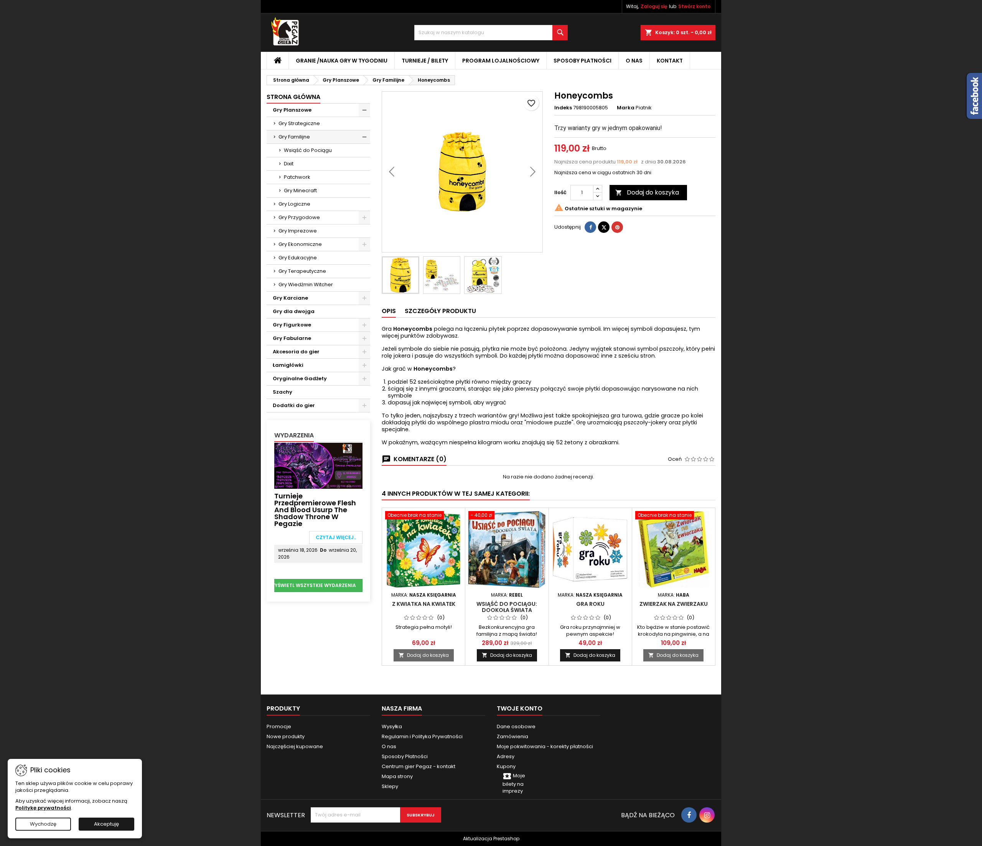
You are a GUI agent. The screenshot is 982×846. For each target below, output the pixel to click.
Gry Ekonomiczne (300, 244)
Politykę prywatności (43, 807)
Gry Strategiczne (299, 123)
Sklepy (390, 786)
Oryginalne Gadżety (300, 378)
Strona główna (293, 96)
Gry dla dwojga (294, 311)
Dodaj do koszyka (647, 192)
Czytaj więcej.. (336, 537)
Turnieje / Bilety (425, 60)
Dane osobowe (516, 726)
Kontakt (670, 60)
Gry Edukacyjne (297, 257)
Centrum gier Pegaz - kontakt (418, 766)
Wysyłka (392, 726)
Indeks (563, 107)
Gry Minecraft (300, 190)
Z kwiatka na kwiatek (423, 604)
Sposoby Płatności (582, 60)
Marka (625, 107)
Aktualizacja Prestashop (491, 838)
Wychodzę (43, 824)
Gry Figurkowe (292, 324)
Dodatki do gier (294, 405)
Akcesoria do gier (296, 351)
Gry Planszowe (292, 110)
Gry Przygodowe (299, 217)
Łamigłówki (288, 365)
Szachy (282, 392)
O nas (634, 60)
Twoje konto (519, 708)
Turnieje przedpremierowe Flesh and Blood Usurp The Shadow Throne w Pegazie (315, 509)
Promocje (279, 726)
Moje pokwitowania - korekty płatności (545, 746)
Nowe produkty (286, 736)
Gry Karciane (290, 298)
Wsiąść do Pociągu (308, 150)
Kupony (506, 766)
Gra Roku (590, 604)
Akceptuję (106, 824)
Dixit (288, 163)
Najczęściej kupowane (295, 746)
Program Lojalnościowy (500, 60)
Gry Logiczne (294, 204)
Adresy (505, 756)
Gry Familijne (294, 136)
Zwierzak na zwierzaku (673, 604)
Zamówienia (512, 736)
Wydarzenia (294, 435)
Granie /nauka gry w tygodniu (341, 60)
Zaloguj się (654, 6)
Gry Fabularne (292, 338)
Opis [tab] (389, 311)
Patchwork (297, 177)
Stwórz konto (694, 6)
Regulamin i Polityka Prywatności (422, 736)
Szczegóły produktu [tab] (440, 311)
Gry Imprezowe (297, 230)
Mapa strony (397, 776)
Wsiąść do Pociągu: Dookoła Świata (506, 607)
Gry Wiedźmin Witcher (305, 284)
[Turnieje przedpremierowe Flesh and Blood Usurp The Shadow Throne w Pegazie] (318, 465)
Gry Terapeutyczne (302, 271)
